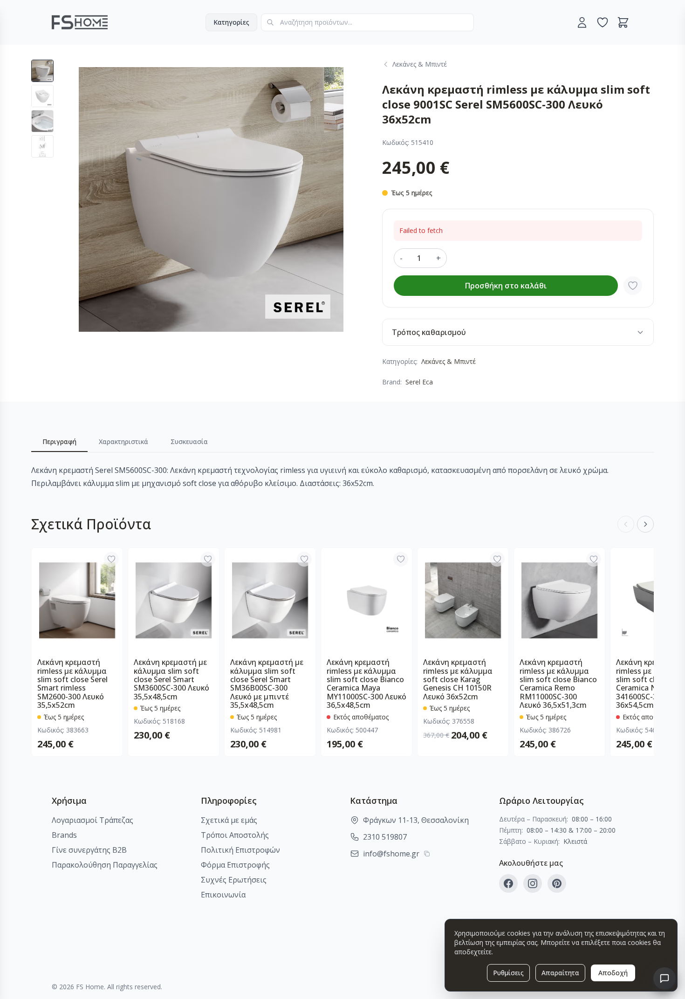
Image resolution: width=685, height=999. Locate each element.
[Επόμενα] (645, 524)
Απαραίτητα (560, 972)
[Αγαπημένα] (602, 22)
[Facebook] (508, 883)
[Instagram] (532, 883)
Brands (64, 835)
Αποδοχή (613, 972)
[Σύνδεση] (582, 22)
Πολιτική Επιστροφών (240, 850)
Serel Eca (419, 381)
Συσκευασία (189, 441)
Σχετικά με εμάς (229, 820)
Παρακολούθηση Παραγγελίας (105, 865)
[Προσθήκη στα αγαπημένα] (632, 285)
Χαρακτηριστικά (123, 441)
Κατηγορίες (231, 22)
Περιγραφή (59, 441)
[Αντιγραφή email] (426, 853)
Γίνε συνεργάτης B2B (89, 850)
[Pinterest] (557, 883)
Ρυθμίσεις (508, 972)
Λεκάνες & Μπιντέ (448, 361)
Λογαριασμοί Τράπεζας (92, 820)
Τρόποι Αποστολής (235, 835)
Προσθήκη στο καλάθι (506, 286)
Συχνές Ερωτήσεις (234, 880)
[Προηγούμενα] (625, 524)
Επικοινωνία (223, 895)
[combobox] (367, 22)
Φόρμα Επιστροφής (235, 865)
